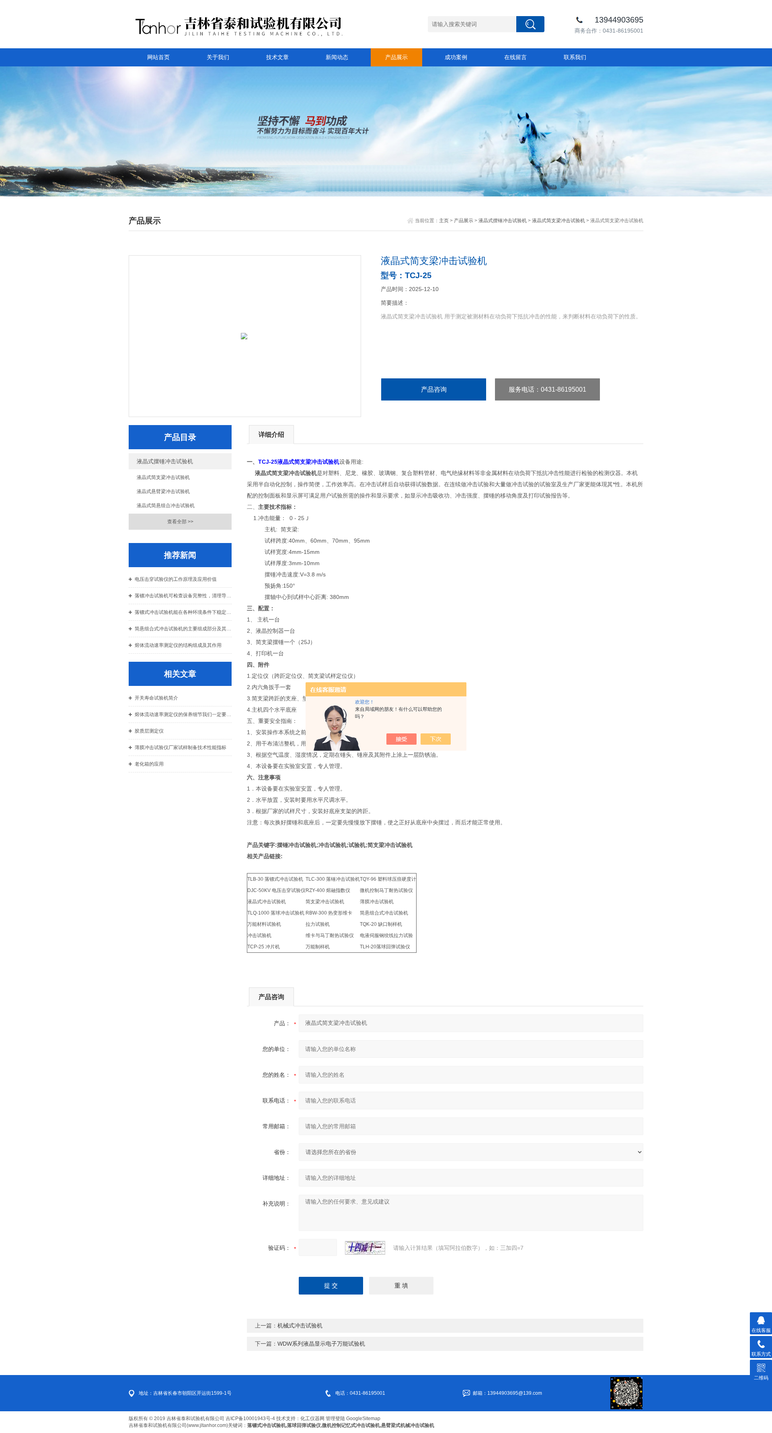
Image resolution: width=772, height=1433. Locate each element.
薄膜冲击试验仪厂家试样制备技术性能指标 (180, 747)
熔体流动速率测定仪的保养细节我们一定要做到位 (183, 714)
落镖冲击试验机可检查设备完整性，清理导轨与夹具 (183, 596)
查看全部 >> (180, 521)
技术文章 (277, 57)
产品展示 (396, 57)
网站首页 (158, 57)
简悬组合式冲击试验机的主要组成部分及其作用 (183, 629)
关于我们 (218, 57)
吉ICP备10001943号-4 (250, 1418)
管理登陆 (335, 1418)
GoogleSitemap (363, 1418)
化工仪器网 (312, 1418)
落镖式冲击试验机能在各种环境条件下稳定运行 (183, 612)
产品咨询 (434, 389)
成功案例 (456, 57)
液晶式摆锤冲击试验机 (502, 220)
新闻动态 (337, 57)
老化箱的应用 (149, 764)
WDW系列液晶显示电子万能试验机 (321, 1343)
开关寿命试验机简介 (156, 698)
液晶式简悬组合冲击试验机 (166, 505)
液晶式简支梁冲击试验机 (558, 220)
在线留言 (515, 57)
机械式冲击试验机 (299, 1325)
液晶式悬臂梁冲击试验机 (163, 491)
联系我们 (575, 57)
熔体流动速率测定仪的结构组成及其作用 (178, 645)
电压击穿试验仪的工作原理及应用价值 (176, 579)
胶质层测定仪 (149, 731)
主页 (444, 220)
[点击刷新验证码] (365, 1248)
